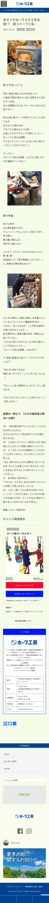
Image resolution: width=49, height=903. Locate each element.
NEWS (7, 768)
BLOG (20, 29)
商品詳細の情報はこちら (23, 621)
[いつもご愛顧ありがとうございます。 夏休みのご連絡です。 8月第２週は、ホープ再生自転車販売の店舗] (24, 869)
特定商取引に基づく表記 (33, 886)
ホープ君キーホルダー (19, 533)
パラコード (12, 529)
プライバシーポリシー (14, 886)
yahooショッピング (24, 585)
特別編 (30, 29)
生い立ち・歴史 (10, 761)
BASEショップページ (25, 593)
